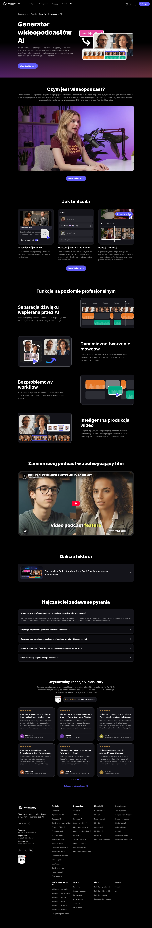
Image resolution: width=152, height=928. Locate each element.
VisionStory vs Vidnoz (60, 905)
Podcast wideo (57, 835)
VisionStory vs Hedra (60, 901)
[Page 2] (71, 779)
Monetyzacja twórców (123, 839)
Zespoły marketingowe (123, 815)
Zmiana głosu (57, 860)
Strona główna (23, 14)
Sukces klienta (120, 827)
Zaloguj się (144, 4)
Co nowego (77, 907)
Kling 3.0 (97, 835)
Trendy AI (76, 903)
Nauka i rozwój (120, 823)
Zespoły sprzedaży (122, 819)
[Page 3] (73, 779)
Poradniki (76, 887)
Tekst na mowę (57, 843)
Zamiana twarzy (58, 868)
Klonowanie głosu (58, 839)
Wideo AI (55, 811)
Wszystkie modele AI (102, 839)
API (71, 4)
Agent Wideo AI (58, 815)
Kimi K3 (97, 823)
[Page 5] (77, 779)
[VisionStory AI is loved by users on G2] (58, 699)
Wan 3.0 (97, 815)
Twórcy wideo (120, 811)
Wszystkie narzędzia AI (82, 851)
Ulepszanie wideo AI (80, 827)
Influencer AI (77, 819)
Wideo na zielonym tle (60, 856)
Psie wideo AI (57, 876)
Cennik (64, 4)
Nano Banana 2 (99, 819)
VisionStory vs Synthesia (61, 893)
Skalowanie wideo (58, 851)
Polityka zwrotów (100, 895)
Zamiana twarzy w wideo (61, 823)
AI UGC (76, 815)
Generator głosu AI (80, 843)
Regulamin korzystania (102, 899)
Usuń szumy (56, 864)
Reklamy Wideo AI (58, 827)
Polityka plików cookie (102, 891)
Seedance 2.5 (99, 827)
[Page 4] (75, 779)
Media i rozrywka (121, 835)
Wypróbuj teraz (27, 66)
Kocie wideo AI (57, 872)
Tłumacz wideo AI (79, 839)
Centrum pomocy (79, 891)
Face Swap (77, 835)
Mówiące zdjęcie (79, 847)
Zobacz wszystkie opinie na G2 (76, 786)
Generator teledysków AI (82, 831)
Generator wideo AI (80, 823)
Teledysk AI (56, 819)
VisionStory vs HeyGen (60, 889)
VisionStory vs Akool (59, 909)
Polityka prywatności (102, 887)
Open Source (78, 899)
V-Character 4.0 (100, 811)
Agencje (118, 831)
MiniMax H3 (98, 831)
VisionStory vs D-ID (59, 897)
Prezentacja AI (57, 831)
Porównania (77, 895)
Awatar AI (76, 811)
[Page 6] (79, 779)
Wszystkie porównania (60, 914)
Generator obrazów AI (60, 847)
